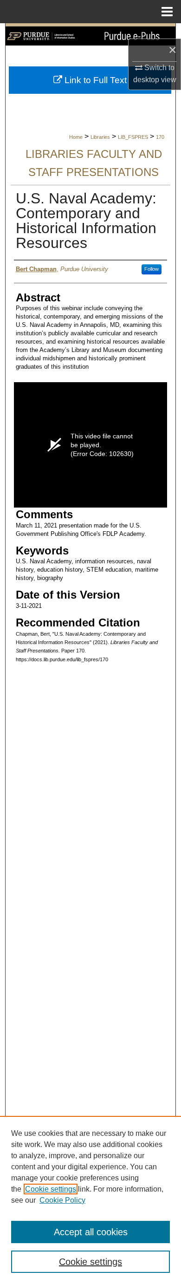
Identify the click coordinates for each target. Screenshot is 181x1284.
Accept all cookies (91, 1232)
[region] (90, 1200)
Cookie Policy (62, 1200)
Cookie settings (50, 1189)
